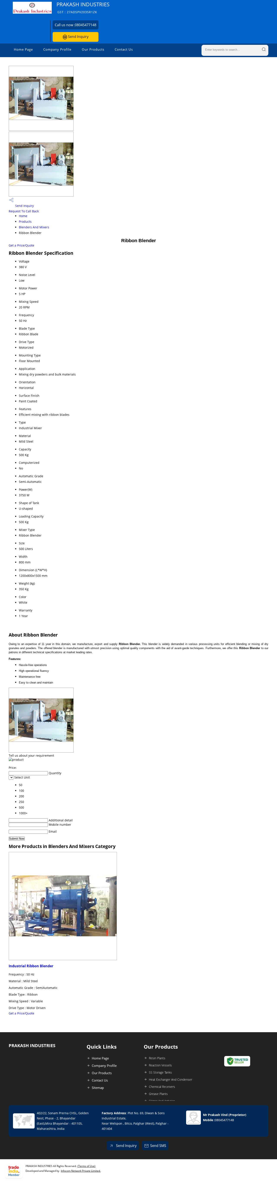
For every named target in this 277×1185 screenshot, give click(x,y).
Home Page (23, 49)
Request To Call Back (24, 211)
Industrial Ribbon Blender (31, 966)
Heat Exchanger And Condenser (170, 1079)
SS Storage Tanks (160, 1072)
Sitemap (98, 1087)
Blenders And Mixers (34, 227)
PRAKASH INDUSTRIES (83, 7)
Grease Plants (158, 1094)
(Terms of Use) (86, 1166)
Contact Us (124, 49)
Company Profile (57, 49)
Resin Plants (157, 1058)
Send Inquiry (78, 36)
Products (25, 221)
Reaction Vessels (160, 1065)
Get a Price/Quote (21, 245)
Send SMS (158, 1145)
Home (23, 216)
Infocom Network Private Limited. (81, 1171)
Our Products (93, 49)
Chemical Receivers (162, 1087)
